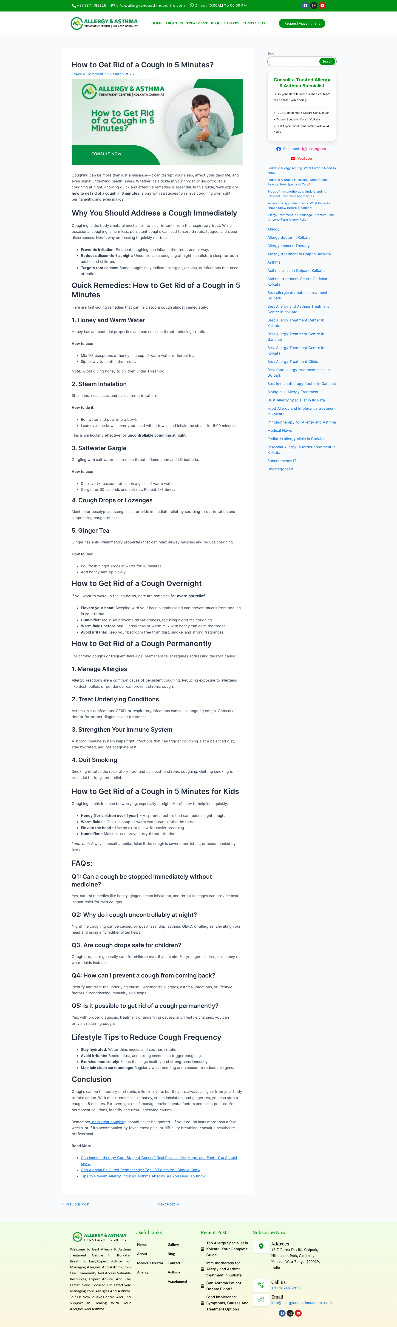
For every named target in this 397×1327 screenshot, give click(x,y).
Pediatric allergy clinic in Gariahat (296, 438)
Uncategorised (280, 469)
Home (156, 23)
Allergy (273, 229)
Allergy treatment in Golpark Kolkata (299, 254)
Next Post (168, 1204)
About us (174, 23)
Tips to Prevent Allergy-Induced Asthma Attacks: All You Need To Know (143, 1176)
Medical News (279, 430)
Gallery (231, 23)
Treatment (197, 23)
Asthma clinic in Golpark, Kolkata (296, 270)
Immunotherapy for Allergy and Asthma (301, 422)
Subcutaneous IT (281, 460)
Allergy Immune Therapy (288, 245)
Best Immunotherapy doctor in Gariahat (301, 383)
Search (272, 53)
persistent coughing (109, 1122)
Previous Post (75, 1204)
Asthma (274, 262)
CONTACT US (254, 23)
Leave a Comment (87, 74)
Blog (216, 23)
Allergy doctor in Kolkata (289, 237)
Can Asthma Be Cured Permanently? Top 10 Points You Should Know (140, 1170)
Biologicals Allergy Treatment (292, 391)
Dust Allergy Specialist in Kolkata (296, 400)
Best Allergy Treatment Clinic (292, 361)
